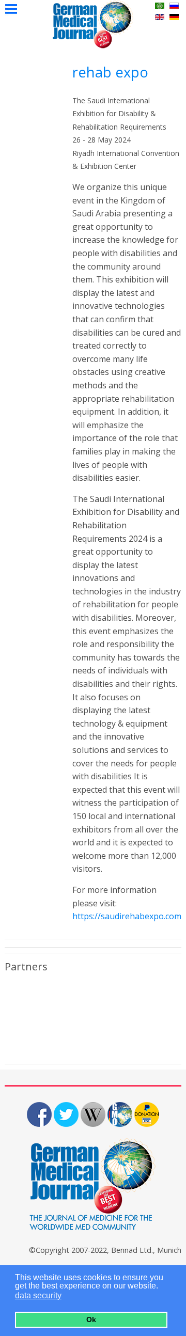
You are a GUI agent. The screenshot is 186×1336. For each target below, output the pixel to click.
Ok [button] (91, 1319)
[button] (68, 1296)
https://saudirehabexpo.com (126, 916)
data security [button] (38, 1295)
